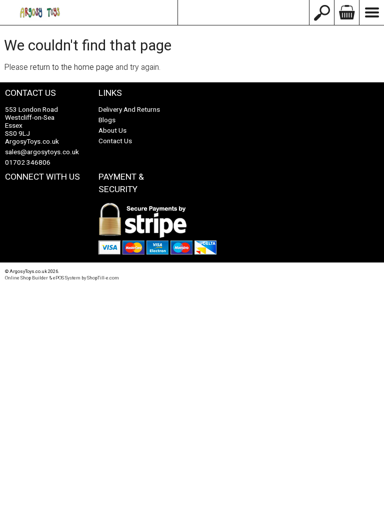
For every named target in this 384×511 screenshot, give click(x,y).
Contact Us (115, 141)
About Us (112, 131)
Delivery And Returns (129, 110)
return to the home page (72, 67)
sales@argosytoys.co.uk (243, 12)
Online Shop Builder (26, 277)
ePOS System (66, 277)
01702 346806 (27, 163)
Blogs (107, 120)
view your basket (346, 12)
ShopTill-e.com (103, 277)
